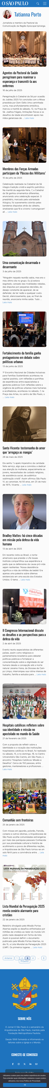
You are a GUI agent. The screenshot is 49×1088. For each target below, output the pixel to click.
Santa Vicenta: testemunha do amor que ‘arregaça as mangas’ (24, 449)
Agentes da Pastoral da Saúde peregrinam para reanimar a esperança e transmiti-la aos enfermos (20, 79)
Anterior (8, 958)
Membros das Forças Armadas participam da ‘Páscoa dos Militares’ (24, 170)
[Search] (38, 3)
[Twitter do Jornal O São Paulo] (24, 1064)
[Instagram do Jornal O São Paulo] (18, 1064)
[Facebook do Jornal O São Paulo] (12, 1064)
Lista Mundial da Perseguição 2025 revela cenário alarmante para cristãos (24, 910)
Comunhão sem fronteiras (18, 819)
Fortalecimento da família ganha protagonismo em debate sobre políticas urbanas (22, 357)
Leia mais (29, 118)
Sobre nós (24, 1018)
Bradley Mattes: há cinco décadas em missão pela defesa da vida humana (23, 539)
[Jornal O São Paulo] (15, 3)
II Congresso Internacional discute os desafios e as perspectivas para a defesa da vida (24, 634)
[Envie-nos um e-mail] (36, 1064)
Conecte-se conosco (24, 1054)
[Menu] (45, 3)
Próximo (24, 961)
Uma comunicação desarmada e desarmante (21, 264)
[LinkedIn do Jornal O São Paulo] (30, 1064)
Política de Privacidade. (32, 1081)
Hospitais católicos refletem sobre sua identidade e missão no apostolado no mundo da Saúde (23, 729)
